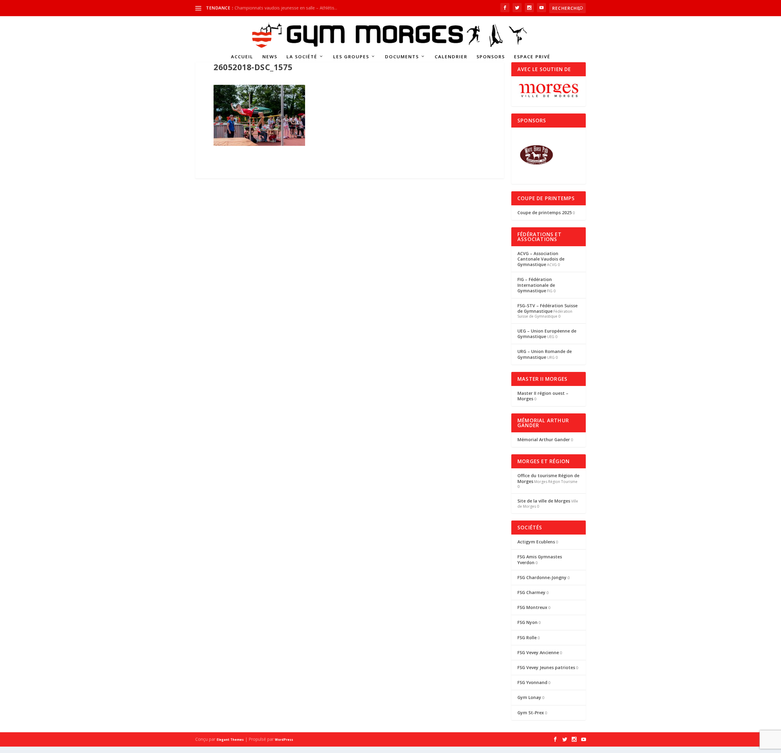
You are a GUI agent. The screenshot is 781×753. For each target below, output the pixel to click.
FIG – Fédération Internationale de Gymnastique (536, 284)
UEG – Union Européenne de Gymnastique (546, 333)
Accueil (242, 56)
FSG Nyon (527, 622)
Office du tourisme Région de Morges (548, 478)
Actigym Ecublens (536, 542)
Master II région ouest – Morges (542, 396)
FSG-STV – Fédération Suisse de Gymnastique (547, 308)
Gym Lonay (529, 697)
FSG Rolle (527, 637)
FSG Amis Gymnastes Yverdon (539, 559)
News (269, 56)
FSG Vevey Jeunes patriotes (546, 667)
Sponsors (491, 56)
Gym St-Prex (530, 712)
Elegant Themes (230, 739)
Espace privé (532, 56)
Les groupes (351, 56)
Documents (402, 56)
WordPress (284, 739)
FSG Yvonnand (532, 682)
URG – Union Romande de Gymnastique (544, 354)
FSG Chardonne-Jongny (542, 577)
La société (301, 56)
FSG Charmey (531, 592)
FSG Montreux (532, 607)
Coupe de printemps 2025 (544, 212)
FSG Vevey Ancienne (538, 652)
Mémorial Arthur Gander (543, 439)
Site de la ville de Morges (543, 501)
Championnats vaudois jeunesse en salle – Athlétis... (286, 8)
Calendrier (451, 56)
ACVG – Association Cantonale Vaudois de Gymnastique (540, 258)
